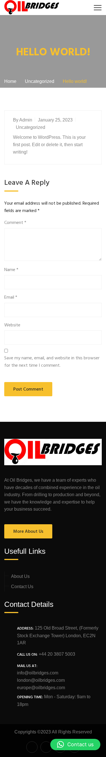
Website (12, 325)
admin (25, 120)
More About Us (28, 531)
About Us (20, 576)
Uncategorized (30, 127)
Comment (15, 223)
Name (11, 270)
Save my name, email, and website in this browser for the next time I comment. (51, 362)
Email (10, 297)
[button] (75, 744)
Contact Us (22, 586)
